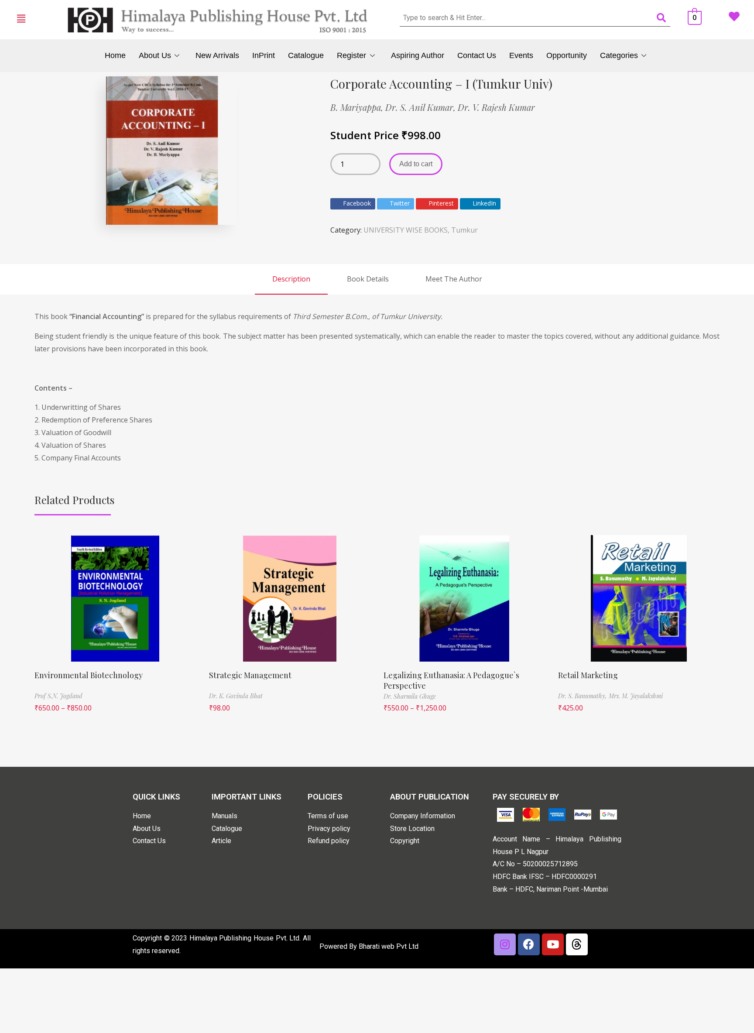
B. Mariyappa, (357, 107)
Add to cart (415, 164)
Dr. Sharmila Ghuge (410, 696)
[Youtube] (553, 944)
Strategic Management (250, 675)
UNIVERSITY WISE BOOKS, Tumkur (420, 230)
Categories (619, 55)
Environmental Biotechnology (88, 675)
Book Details (368, 279)
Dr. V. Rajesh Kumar (496, 107)
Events (521, 55)
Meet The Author (453, 279)
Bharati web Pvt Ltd (388, 946)
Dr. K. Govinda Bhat (236, 696)
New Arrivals (217, 55)
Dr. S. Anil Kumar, (421, 107)
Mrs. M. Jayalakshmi (636, 696)
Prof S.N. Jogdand (58, 696)
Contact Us (476, 55)
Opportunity (566, 55)
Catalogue (306, 55)
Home (115, 55)
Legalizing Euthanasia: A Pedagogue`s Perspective (451, 680)
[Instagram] (505, 944)
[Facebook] (529, 944)
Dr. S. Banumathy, (583, 696)
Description (291, 279)
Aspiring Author (417, 55)
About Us (155, 55)
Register (351, 55)
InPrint (263, 55)
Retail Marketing (588, 675)
